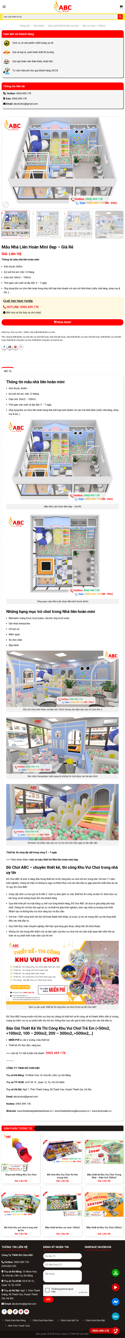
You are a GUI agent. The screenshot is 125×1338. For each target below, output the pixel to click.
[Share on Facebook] (4, 347)
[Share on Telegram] (20, 347)
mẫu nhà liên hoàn (58, 337)
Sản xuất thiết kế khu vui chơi (63, 25)
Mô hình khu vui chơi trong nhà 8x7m (21, 1229)
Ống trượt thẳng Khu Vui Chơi (20, 1174)
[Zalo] (115, 1316)
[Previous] (8, 162)
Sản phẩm (39, 25)
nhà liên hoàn (94, 337)
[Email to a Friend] (9, 347)
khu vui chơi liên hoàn (39, 337)
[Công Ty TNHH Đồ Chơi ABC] (62, 6)
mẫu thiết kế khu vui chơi (77, 337)
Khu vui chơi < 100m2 (93, 25)
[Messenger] (115, 1301)
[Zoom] (6, 205)
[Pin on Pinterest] (15, 347)
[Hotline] (115, 1330)
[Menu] (4, 6)
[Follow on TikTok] (15, 1311)
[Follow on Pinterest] (20, 1311)
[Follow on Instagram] (9, 1311)
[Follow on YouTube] (26, 1311)
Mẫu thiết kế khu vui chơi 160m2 (62, 1227)
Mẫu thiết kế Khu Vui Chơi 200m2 (104, 1227)
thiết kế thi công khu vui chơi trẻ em (47, 340)
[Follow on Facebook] (4, 1311)
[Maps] (115, 1272)
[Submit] (120, 16)
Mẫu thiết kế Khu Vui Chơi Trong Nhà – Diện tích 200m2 (104, 1176)
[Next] (117, 162)
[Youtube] (115, 1287)
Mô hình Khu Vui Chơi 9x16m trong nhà (62, 1176)
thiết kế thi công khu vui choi (19, 340)
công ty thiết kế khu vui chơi (17, 337)
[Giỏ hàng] (121, 6)
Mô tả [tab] (8, 371)
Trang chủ (25, 25)
